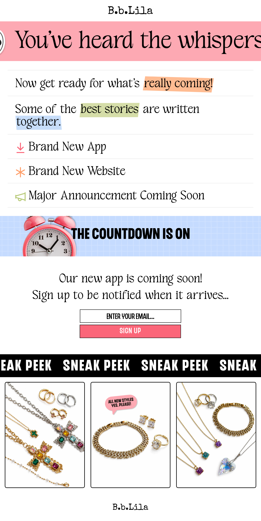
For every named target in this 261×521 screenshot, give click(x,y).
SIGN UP (130, 331)
